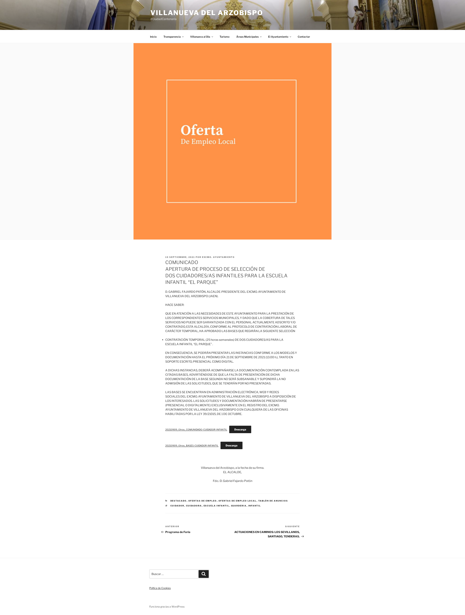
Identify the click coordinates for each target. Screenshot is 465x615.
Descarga (240, 429)
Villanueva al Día (200, 36)
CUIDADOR (177, 505)
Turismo (224, 36)
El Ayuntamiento (278, 36)
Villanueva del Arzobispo (206, 13)
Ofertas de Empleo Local (238, 501)
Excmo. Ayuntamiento (218, 257)
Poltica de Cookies (160, 588)
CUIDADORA (194, 505)
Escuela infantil (216, 505)
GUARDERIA (239, 505)
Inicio (153, 36)
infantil (254, 505)
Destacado (178, 501)
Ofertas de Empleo (202, 501)
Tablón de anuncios (273, 501)
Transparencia (172, 36)
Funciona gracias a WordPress (167, 606)
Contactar (304, 36)
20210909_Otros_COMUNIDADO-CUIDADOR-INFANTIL (196, 429)
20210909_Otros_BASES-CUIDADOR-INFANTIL (192, 445)
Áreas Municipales (247, 36)
